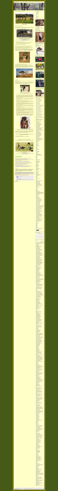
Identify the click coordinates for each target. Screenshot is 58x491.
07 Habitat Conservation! (38, 125)
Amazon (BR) (37, 143)
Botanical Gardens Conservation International (40, 279)
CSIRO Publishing (37, 300)
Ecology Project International (38, 311)
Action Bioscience (37, 244)
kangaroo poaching (29, 169)
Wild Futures (37, 467)
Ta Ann (36, 432)
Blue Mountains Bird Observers (38, 273)
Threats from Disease (38, 202)
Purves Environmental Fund (38, 402)
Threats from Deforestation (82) (38, 100)
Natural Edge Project (38, 384)
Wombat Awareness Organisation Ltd (39, 478)
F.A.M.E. (36, 324)
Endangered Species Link (38, 314)
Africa (36, 142)
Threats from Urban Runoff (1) (38, 112)
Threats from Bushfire (38, 198)
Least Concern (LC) (37, 171)
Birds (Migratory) (37, 149)
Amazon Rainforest (37, 247)
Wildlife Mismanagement (38, 471)
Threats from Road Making (38, 213)
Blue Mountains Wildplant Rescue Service (39, 275)
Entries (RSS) (16, 489)
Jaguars (36, 167)
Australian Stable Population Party (39, 261)
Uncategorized (37, 223)
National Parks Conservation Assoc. (39, 381)
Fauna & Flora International (38, 325)
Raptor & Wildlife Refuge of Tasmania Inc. (39, 408)
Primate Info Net (37, 401)
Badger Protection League (38, 265)
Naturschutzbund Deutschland (38, 390)
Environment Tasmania (38, 317)
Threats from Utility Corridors (38, 216)
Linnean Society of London (38, 370)
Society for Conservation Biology (39, 426)
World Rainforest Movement (38, 482)
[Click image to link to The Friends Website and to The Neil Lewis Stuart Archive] (39, 66)
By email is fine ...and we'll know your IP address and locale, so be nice (39, 119)
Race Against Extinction (38, 404)
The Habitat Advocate (25, 6)
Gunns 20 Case (37, 346)
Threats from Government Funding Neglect (40, 205)
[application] (39, 59)
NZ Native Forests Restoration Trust (39, 395)
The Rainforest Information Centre (39, 446)
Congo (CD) (37, 153)
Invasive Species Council (38, 360)
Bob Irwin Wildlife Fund (38, 276)
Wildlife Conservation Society (38, 470)
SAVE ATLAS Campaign (38, 191)
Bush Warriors (37, 282)
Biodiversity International (38, 269)
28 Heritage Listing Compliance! (39, 133)
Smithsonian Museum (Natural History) (39, 425)
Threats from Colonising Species (39, 199)
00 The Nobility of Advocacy (38, 122)
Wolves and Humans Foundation (39, 477)
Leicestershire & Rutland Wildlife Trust (39, 369)
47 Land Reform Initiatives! (38, 140)
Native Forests (37, 383)
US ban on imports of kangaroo (29, 170)
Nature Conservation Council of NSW (39, 388)
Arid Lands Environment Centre (38, 252)
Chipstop (37, 289)
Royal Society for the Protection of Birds (39, 411)
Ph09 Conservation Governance (38, 184)
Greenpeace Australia (38, 345)
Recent (35, 45)
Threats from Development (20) (38, 101)
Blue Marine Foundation (38, 272)
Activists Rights (37, 245)
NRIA (18, 170)
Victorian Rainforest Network (38, 460)
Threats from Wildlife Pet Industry (39, 219)
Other (36, 177)
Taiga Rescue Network (38, 433)
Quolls (36, 188)
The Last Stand (37, 443)
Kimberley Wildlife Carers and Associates (39, 366)
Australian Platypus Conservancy (39, 259)
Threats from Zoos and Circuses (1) (39, 115)
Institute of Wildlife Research (38, 356)
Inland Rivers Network (38, 355)
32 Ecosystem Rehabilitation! (38, 135)
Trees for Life (37, 454)
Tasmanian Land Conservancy (38, 436)
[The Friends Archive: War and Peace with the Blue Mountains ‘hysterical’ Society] (39, 93)
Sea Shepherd (37, 422)
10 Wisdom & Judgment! (38, 126)
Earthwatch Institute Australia (38, 307)
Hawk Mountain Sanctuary (38, 349)
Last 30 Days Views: (37, 29)
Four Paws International (38, 335)
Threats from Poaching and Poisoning (29, 172)
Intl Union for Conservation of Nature (39, 359)
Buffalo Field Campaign (38, 280)
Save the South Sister (38, 419)
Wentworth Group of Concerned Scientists (39, 464)
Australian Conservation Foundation (39, 255)
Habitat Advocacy (37, 164)
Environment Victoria (38, 318)
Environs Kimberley (37, 321)
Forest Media (37, 328)
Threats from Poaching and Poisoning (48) (39, 109)
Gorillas (36, 163)
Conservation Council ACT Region (39, 293)
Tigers (36, 222)
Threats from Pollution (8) (38, 110)
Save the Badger (37, 415)
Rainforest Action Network (38, 405)
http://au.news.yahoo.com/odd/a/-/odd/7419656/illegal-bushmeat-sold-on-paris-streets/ (25, 129)
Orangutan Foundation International (39, 397)
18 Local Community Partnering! (39, 129)
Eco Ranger (37, 310)
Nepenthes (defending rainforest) (39, 391)
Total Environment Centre (38, 450)
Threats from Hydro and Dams (38, 208)
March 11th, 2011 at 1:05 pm (18, 178)
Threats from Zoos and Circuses (39, 220)
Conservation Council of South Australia (39, 294)
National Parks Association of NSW (39, 380)
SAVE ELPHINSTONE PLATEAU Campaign (39, 192)
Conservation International (38, 296)
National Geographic (38, 377)
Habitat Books (37, 17)
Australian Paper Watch (38, 258)
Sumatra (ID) (37, 195)
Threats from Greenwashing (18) (38, 106)
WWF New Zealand (37, 484)
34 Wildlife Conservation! (38, 136)
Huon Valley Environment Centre (39, 353)
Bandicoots (37, 147)
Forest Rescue (37, 332)
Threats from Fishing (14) (38, 104)
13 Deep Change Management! (38, 128)
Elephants (37, 160)
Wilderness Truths (37, 468)
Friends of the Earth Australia (38, 339)
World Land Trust (37, 481)
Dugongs (37, 157)
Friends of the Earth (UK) (38, 338)
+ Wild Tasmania (37, 121)
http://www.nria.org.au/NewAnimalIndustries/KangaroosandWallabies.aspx (22, 136)
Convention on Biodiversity (38, 297)
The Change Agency (37, 439)
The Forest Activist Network (38, 440)
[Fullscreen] (43, 61)
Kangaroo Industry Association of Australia (23, 169)
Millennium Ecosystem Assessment (39, 373)
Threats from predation (38, 212)
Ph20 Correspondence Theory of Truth (39, 185)
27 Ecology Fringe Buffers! (38, 132)
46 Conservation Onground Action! (39, 139)
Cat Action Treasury (37, 286)
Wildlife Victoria (37, 475)
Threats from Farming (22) (38, 103)
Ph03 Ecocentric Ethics (38, 181)
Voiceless (37, 461)
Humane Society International (38, 352)
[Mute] (42, 61)
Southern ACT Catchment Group (39, 429)
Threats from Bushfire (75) (38, 98)
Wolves (36, 226)
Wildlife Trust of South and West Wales (39, 474)
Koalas (36, 170)
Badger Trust (37, 266)
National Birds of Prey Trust (38, 376)
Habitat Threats (37, 14)
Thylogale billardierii (24, 170)
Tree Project (37, 453)
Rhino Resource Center (38, 409)
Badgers (36, 146)
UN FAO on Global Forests (38, 457)
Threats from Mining (37, 209)
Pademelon (20, 170)
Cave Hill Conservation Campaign (39, 287)
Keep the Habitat (37, 363)
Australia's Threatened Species (38, 254)
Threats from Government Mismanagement (40, 206)
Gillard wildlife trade (17, 169)
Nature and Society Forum (38, 387)
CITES (36, 290)
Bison (36, 150)
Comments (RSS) (18, 489)
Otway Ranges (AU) (37, 178)
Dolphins (36, 156)
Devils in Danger (37, 304)
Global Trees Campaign (38, 342)
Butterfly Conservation (38, 283)
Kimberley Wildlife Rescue (38, 367)
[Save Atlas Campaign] (39, 83)
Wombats (37, 227)
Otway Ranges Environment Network (39, 398)
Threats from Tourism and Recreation (39, 215)
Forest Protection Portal (38, 331)
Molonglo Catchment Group (38, 374)
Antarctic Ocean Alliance (38, 251)
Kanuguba (37, 362)
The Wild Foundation (38, 447)
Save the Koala (37, 418)
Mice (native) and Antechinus (38, 174)
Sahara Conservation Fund (38, 412)
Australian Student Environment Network (39, 262)
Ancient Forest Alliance (38, 248)
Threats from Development (38, 201)
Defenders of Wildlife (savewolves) (39, 303)
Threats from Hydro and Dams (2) (38, 107)
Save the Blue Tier (37, 416)
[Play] (36, 61)
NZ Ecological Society (38, 394)
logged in (16, 181)
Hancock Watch (37, 348)
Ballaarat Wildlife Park (38, 268)
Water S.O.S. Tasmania (38, 463)
